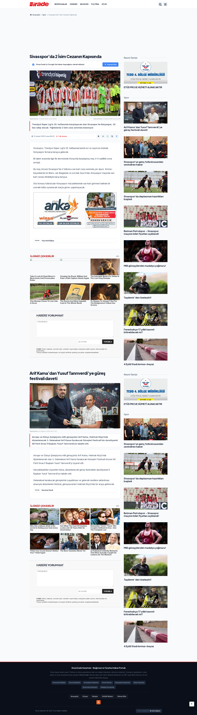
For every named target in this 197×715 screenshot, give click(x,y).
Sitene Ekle (121, 696)
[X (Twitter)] (112, 136)
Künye (85, 696)
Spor (104, 4)
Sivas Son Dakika (59, 682)
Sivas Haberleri (74, 682)
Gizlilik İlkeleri (107, 696)
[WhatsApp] (108, 136)
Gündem (73, 4)
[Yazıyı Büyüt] (98, 136)
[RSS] (98, 702)
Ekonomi (84, 4)
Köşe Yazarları (139, 682)
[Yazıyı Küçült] (103, 136)
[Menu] (165, 4)
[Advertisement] (98, 34)
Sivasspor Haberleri (91, 682)
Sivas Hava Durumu (90, 687)
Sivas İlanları (107, 682)
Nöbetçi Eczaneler (107, 687)
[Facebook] (117, 136)
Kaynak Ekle (112, 64)
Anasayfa (36, 15)
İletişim (95, 696)
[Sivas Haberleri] (39, 4)
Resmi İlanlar (60, 4)
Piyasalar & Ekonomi (122, 682)
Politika (95, 4)
